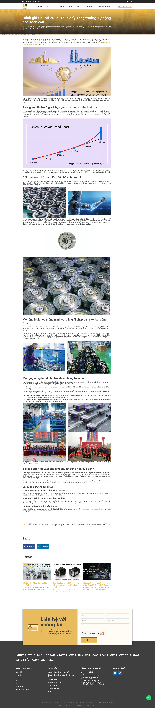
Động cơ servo (52, 685)
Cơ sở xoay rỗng (53, 679)
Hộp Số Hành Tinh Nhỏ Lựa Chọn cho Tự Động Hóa (35, 584)
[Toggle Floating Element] (148, 697)
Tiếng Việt (123, 6)
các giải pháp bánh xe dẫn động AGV (93, 509)
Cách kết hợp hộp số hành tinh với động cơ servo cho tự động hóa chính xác (66, 585)
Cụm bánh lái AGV (54, 688)
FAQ (78, 6)
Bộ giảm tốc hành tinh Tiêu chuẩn (58, 672)
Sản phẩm (50, 6)
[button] (29, 546)
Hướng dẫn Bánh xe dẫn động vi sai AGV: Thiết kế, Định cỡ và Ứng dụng (97, 584)
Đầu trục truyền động (55, 682)
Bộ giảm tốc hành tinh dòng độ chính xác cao (61, 676)
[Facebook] (131, 1)
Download (61, 6)
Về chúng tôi (88, 6)
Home (3, 34)
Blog (70, 6)
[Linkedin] (127, 1)
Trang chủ (39, 6)
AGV (49, 691)
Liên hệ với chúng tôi (103, 6)
